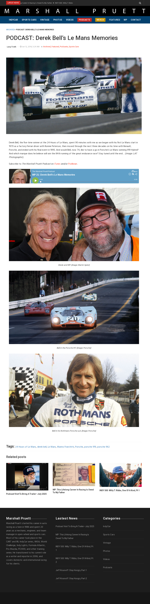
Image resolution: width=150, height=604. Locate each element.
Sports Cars (29, 20)
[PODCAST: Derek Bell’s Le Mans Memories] (74, 96)
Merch (100, 20)
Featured (114, 20)
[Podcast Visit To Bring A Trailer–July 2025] (27, 476)
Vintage (45, 20)
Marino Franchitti (65, 447)
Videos (70, 20)
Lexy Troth (11, 47)
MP (125, 20)
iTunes (57, 164)
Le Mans (52, 447)
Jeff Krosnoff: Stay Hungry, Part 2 (71, 578)
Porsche (79, 447)
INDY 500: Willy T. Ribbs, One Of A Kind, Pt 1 (59, 3)
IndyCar (13, 20)
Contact (136, 20)
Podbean (72, 164)
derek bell (42, 447)
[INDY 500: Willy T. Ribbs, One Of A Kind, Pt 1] (120, 475)
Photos (57, 20)
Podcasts (84, 20)
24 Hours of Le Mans (25, 447)
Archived (47, 47)
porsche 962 (103, 447)
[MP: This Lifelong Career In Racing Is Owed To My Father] (74, 474)
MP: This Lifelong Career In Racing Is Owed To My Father (73, 491)
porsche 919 (90, 447)
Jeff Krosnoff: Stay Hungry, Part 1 (71, 570)
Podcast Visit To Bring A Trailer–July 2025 (26, 494)
